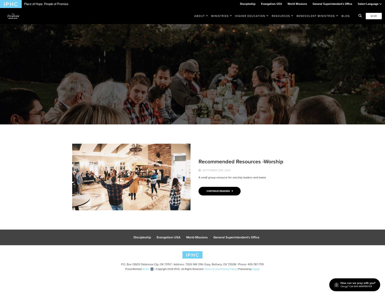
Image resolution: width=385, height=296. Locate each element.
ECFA (146, 269)
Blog (345, 16)
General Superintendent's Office (332, 3)
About (199, 16)
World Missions (297, 3)
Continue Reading (219, 191)
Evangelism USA (271, 3)
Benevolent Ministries (316, 16)
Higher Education (250, 16)
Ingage (256, 269)
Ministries (220, 16)
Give (374, 16)
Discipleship (247, 3)
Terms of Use (212, 269)
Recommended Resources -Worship (241, 161)
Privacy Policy (228, 269)
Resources (281, 16)
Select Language (368, 3)
